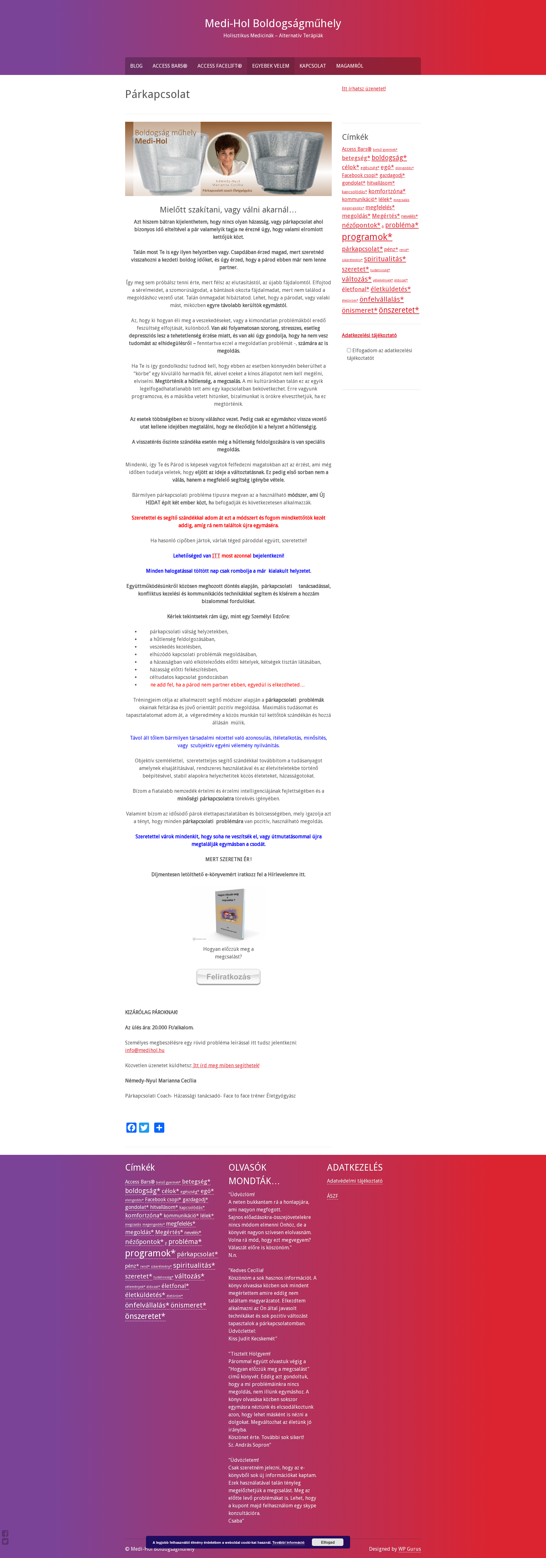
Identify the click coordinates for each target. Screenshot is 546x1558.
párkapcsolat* (362, 249)
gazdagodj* (392, 175)
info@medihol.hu (145, 1050)
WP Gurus (409, 1549)
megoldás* (356, 215)
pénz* (391, 249)
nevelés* (409, 216)
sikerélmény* (352, 260)
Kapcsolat (313, 66)
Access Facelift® (219, 66)
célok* (350, 167)
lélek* (385, 199)
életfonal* (355, 289)
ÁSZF (332, 1196)
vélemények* (383, 280)
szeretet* (355, 269)
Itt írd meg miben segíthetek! (225, 1065)
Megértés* (386, 215)
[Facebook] (5, 1533)
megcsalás (401, 200)
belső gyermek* (385, 150)
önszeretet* (399, 310)
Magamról (349, 66)
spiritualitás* (385, 259)
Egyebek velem (270, 66)
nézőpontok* (361, 225)
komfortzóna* (387, 191)
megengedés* (353, 208)
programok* (367, 236)
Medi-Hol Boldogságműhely (273, 23)
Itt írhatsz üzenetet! (364, 89)
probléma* (402, 225)
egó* (387, 167)
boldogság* (389, 158)
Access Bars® (170, 66)
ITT (216, 556)
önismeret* (360, 310)
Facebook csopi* (360, 175)
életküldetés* (391, 289)
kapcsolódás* (354, 191)
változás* (357, 279)
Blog (136, 66)
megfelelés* (380, 207)
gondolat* (354, 183)
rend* (404, 250)
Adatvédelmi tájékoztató (355, 1181)
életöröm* (350, 301)
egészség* (370, 167)
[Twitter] (5, 1541)
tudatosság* (380, 270)
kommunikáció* (359, 199)
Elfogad (328, 1542)
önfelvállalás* (382, 299)
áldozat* (401, 280)
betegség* (356, 158)
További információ (288, 1542)
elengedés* (404, 168)
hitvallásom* (381, 183)
